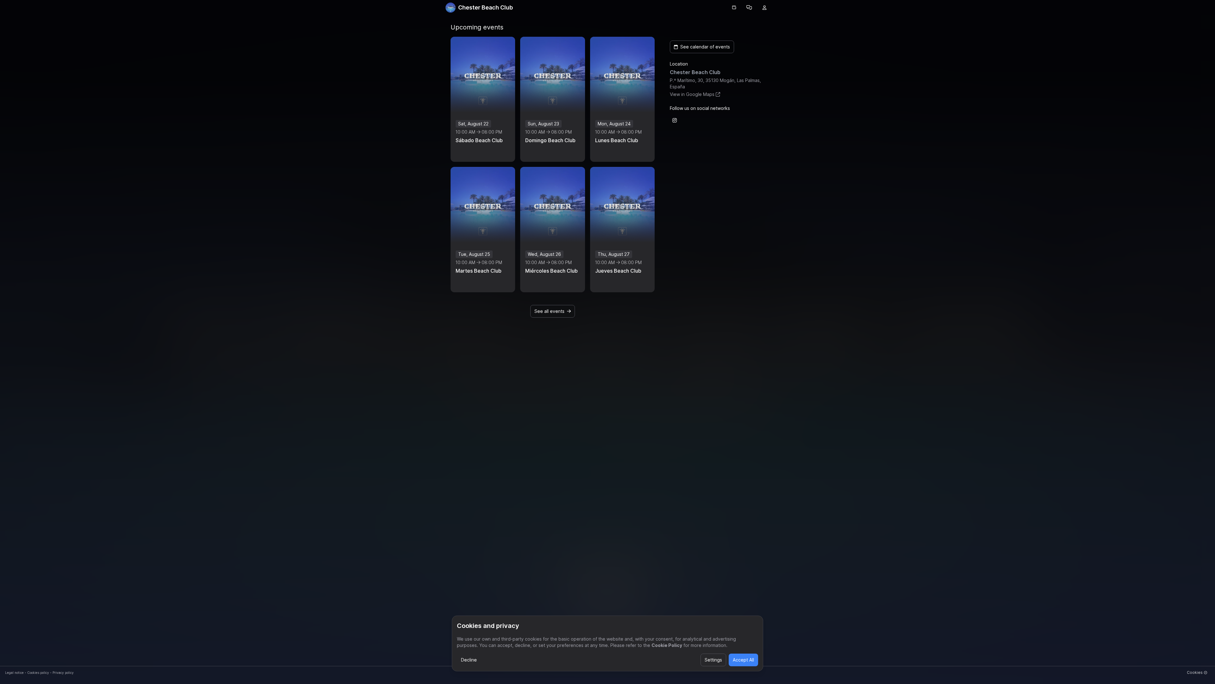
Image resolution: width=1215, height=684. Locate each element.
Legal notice (14, 672)
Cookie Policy (666, 645)
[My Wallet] (734, 8)
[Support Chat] (749, 8)
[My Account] (764, 8)
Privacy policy (63, 672)
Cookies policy (38, 672)
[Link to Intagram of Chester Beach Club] (674, 120)
